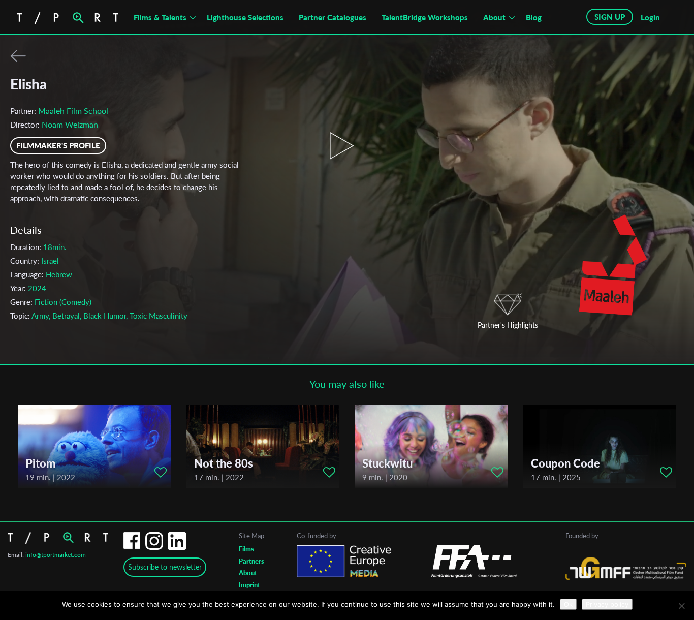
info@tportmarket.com (55, 555)
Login (650, 17)
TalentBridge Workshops (425, 17)
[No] (681, 606)
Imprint (249, 585)
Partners (251, 561)
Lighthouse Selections (245, 17)
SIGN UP (609, 16)
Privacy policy (607, 604)
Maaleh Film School (73, 110)
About (494, 17)
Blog (534, 17)
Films (246, 549)
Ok (568, 604)
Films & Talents (160, 17)
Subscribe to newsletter (165, 567)
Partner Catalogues (332, 17)
